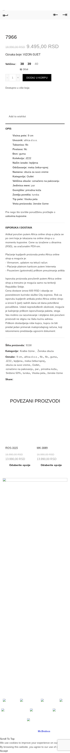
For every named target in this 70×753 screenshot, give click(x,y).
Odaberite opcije (20, 465)
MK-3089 (42, 447)
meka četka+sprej (38, 167)
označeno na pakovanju (45, 180)
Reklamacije (10, 590)
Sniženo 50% (13, 373)
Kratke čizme (27, 351)
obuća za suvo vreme (36, 171)
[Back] (5, 15)
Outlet (30, 176)
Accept (4, 750)
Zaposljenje (9, 529)
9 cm (30, 135)
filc (26, 144)
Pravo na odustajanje (15, 621)
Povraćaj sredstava (13, 611)
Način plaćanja (11, 562)
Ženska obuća (46, 351)
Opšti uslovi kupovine (15, 557)
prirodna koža (33, 190)
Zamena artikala (12, 606)
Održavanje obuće (13, 595)
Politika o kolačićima (14, 573)
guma (22, 153)
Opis (8, 128)
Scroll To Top (7, 738)
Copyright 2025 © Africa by (28, 731)
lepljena (33, 162)
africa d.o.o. (31, 356)
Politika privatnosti (13, 567)
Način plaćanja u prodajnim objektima (24, 546)
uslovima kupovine (15, 216)
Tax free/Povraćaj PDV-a (16, 552)
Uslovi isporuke (11, 616)
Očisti (25, 69)
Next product (64, 15)
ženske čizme (41, 203)
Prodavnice (9, 519)
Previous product (55, 15)
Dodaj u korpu (37, 77)
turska (26, 373)
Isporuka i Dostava (18, 227)
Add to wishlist (17, 116)
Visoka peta (31, 199)
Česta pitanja (10, 600)
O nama (7, 514)
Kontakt (7, 524)
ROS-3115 (11, 447)
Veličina (10, 64)
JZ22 (28, 158)
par (37, 369)
